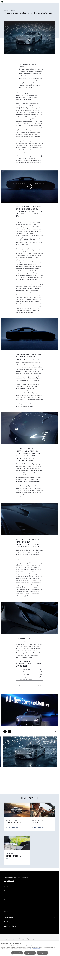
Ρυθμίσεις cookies (17, 953)
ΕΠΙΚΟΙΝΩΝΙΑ (9, 853)
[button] (5, 1)
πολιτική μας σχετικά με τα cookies (35, 948)
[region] (29, 948)
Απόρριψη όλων (30, 953)
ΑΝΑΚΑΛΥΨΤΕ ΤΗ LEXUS (12, 820)
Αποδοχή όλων (42, 953)
